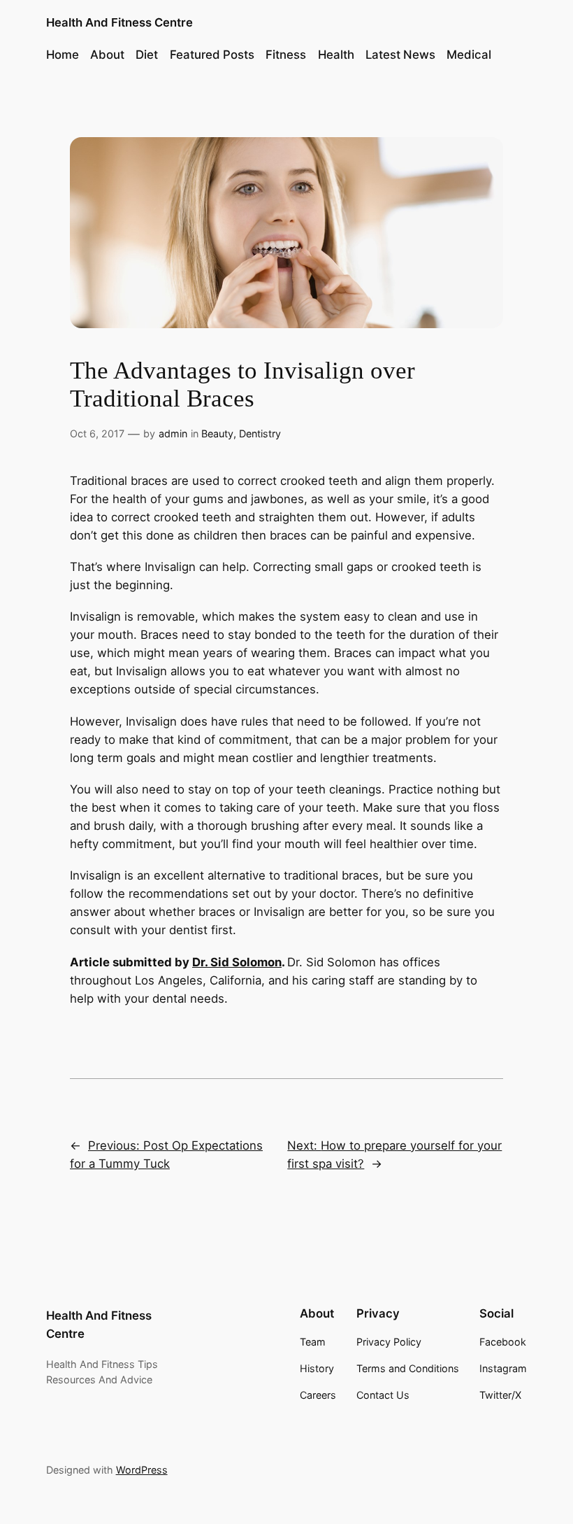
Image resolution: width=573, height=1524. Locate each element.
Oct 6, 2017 (97, 433)
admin (173, 433)
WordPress (142, 1470)
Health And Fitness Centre (119, 22)
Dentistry (260, 433)
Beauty (217, 433)
